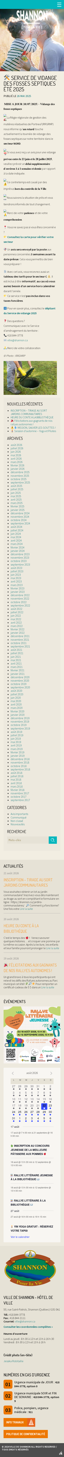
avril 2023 (16, 581)
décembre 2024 (20, 513)
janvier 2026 (18, 468)
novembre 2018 (20, 762)
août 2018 (16, 773)
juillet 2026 (17, 448)
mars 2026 (17, 462)
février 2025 (17, 506)
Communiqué (18, 817)
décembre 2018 (20, 759)
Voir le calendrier (20, 1237)
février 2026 (17, 465)
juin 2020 (16, 697)
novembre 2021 (20, 639)
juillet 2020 (17, 694)
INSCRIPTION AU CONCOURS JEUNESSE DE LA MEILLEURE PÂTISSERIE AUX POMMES (30, 1149)
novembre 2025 (20, 475)
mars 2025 (17, 503)
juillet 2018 (17, 776)
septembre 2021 (20, 646)
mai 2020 (16, 701)
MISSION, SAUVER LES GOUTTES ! (36, 427)
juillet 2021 (17, 653)
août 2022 (16, 609)
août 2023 (16, 568)
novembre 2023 (20, 557)
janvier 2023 (18, 591)
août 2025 (16, 486)
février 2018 (17, 790)
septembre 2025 (20, 482)
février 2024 (17, 547)
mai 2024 (16, 537)
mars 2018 (17, 786)
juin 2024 (16, 533)
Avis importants (19, 814)
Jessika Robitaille (13, 1361)
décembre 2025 (20, 472)
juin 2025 (16, 493)
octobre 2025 (18, 479)
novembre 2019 (20, 721)
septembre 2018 (20, 769)
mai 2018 (16, 779)
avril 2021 (16, 663)
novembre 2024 (20, 516)
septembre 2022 (20, 605)
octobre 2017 (18, 796)
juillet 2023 (17, 571)
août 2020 (16, 690)
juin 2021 (16, 656)
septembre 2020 (20, 687)
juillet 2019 (17, 735)
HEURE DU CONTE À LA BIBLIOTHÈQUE (32, 417)
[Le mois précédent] (51, 1073)
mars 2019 (17, 749)
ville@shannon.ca (17, 340)
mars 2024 (17, 544)
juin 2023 (16, 574)
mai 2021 (16, 660)
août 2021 (16, 650)
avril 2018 (16, 783)
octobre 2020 (18, 684)
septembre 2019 (20, 728)
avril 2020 (16, 704)
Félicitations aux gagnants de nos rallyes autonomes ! (31, 422)
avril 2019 (16, 745)
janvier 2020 (18, 714)
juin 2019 (16, 738)
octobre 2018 (18, 766)
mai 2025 (16, 496)
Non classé (17, 821)
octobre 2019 (18, 725)
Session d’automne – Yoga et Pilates (35, 431)
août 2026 (16, 445)
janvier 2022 (18, 632)
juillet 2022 (17, 612)
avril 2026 (16, 458)
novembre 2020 (20, 680)
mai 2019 (16, 742)
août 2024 (16, 527)
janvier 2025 (18, 510)
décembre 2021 (20, 636)
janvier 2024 (18, 551)
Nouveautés (18, 824)
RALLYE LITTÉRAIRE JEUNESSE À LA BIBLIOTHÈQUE (32, 1177)
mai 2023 (16, 578)
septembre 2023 (20, 564)
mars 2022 (17, 626)
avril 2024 (16, 540)
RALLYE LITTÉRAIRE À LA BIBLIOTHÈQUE (28, 1202)
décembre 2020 (20, 677)
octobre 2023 (18, 561)
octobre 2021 (18, 643)
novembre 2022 (20, 598)
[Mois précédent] (13, 1073)
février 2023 (17, 588)
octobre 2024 (18, 520)
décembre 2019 (20, 718)
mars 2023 (17, 585)
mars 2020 (17, 708)
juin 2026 (16, 451)
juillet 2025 (17, 489)
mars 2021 (17, 667)
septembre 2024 (20, 523)
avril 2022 (16, 622)
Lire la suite (26, 909)
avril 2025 (16, 499)
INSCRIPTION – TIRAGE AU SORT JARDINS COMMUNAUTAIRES (29, 412)
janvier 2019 (18, 755)
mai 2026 (16, 455)
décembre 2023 (20, 554)
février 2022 (17, 629)
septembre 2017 (20, 800)
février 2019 (17, 752)
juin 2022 (16, 615)
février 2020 (17, 711)
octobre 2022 (18, 602)
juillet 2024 (17, 530)
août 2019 (16, 732)
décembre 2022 (20, 595)
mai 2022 (16, 619)
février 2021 (17, 670)
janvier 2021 (18, 674)
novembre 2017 (20, 793)
